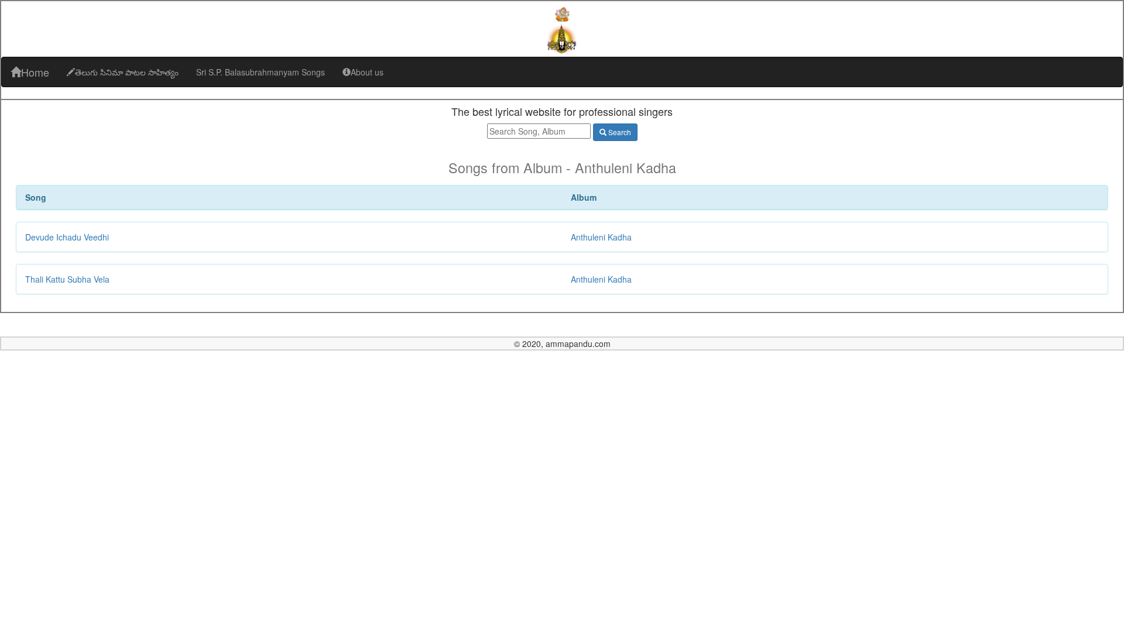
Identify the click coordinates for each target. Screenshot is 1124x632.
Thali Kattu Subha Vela (67, 279)
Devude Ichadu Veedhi (67, 237)
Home (35, 72)
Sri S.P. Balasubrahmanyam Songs (260, 72)
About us (367, 72)
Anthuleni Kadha (601, 237)
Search (618, 132)
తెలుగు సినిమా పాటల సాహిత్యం (127, 72)
